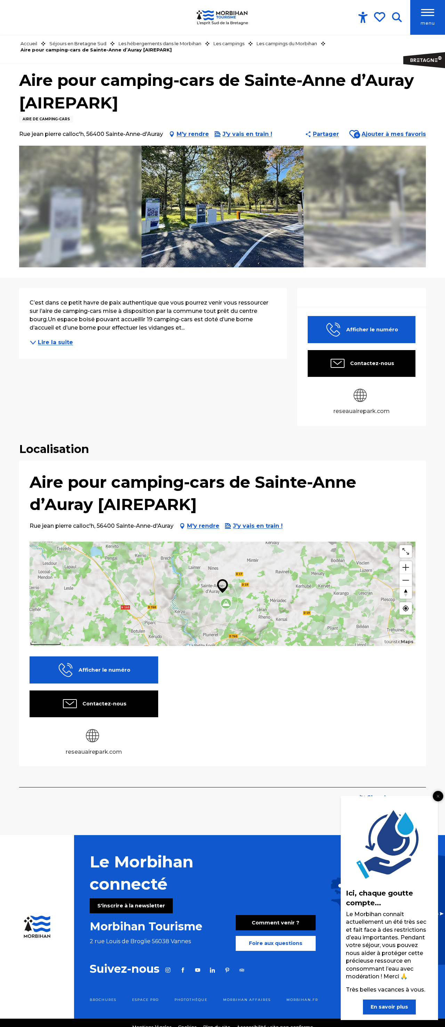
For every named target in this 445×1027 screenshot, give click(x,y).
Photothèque (191, 1000)
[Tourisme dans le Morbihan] (222, 17)
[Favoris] (380, 17)
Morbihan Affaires (247, 1000)
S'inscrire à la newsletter (131, 906)
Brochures (103, 1000)
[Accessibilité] (363, 17)
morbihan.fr (302, 1000)
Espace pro (145, 1000)
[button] (397, 17)
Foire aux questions (275, 943)
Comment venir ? (275, 923)
